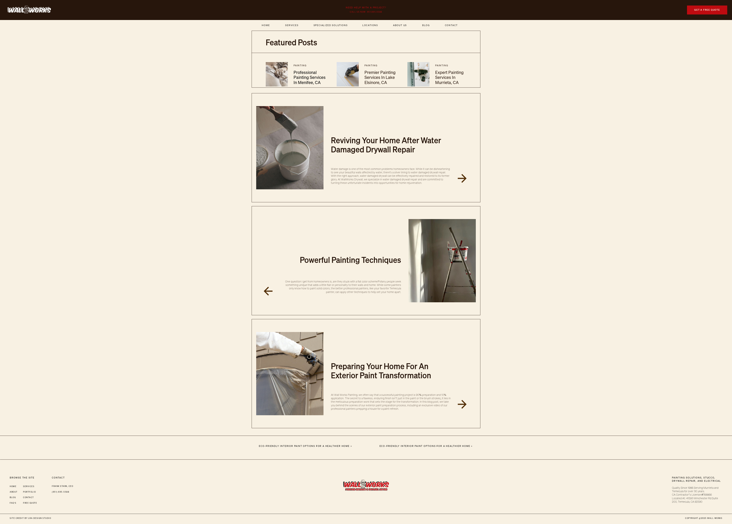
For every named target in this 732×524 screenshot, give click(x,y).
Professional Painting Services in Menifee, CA (310, 77)
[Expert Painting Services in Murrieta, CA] (418, 74)
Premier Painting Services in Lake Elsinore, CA (380, 77)
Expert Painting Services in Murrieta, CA (449, 77)
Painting (300, 65)
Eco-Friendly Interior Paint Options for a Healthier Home (425, 446)
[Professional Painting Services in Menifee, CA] (277, 74)
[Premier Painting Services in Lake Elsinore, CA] (348, 74)
